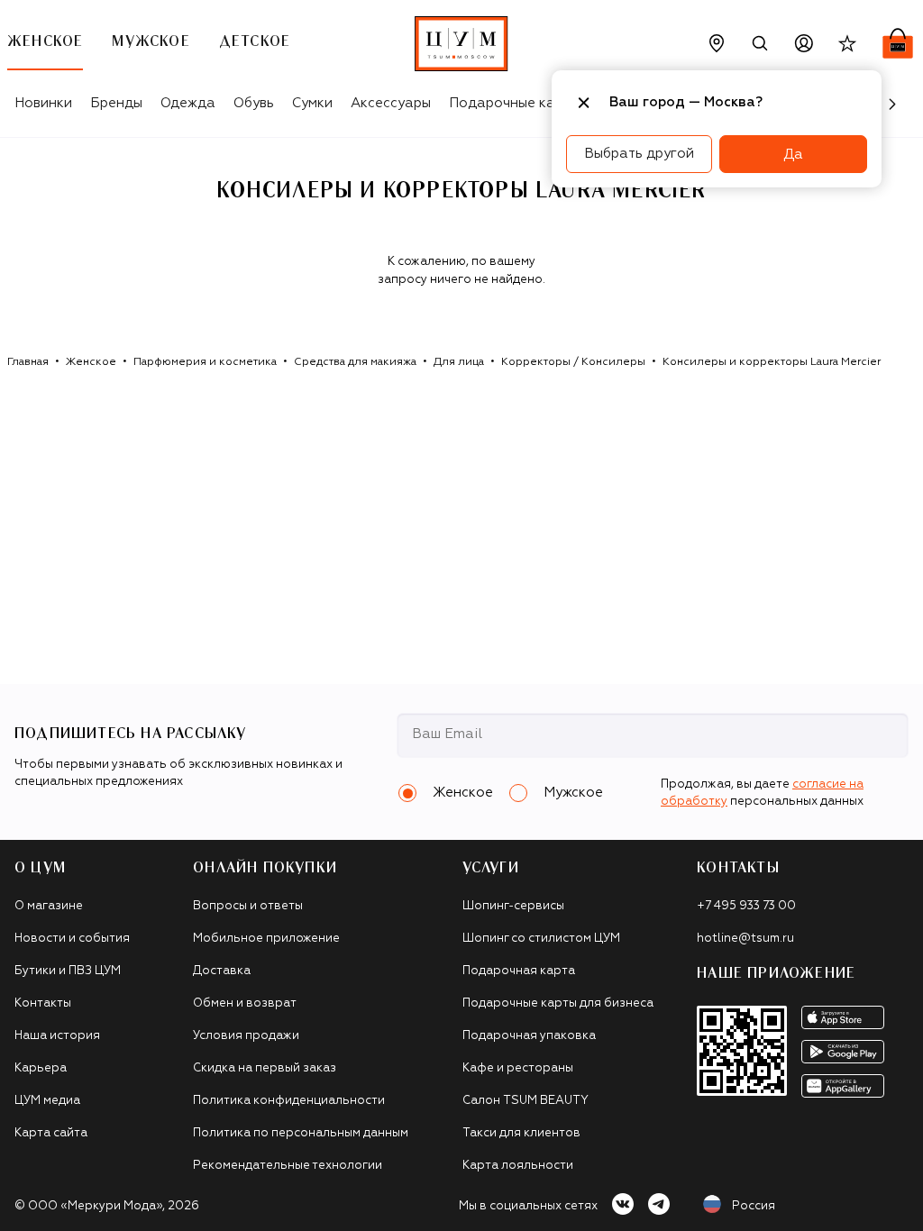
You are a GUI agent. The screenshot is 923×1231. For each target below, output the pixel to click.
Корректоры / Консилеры (573, 362)
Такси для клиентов (521, 1133)
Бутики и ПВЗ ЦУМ (67, 971)
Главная (28, 362)
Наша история (57, 1036)
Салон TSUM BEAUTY (525, 1101)
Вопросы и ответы (248, 906)
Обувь (253, 103)
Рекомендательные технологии (287, 1166)
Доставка (222, 971)
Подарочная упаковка (529, 1036)
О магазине (48, 906)
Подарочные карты (514, 103)
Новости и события (72, 938)
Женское (91, 362)
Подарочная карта (518, 971)
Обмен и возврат (245, 1003)
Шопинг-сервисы (513, 906)
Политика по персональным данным (300, 1133)
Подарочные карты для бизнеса (557, 1003)
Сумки (312, 103)
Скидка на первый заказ (264, 1068)
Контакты (42, 1003)
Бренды (116, 103)
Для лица (459, 362)
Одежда (187, 103)
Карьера (40, 1068)
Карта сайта (50, 1133)
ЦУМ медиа (47, 1101)
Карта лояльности (517, 1166)
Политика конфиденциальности (289, 1101)
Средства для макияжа (355, 362)
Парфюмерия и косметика (205, 362)
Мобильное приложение (266, 938)
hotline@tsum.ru (745, 938)
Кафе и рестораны (517, 1068)
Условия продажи (246, 1036)
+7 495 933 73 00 (746, 906)
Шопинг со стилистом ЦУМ (541, 938)
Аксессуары (391, 103)
